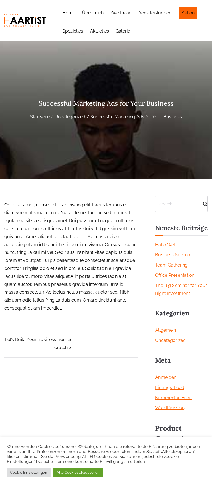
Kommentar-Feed (173, 397)
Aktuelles (99, 31)
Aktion (188, 12)
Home (68, 12)
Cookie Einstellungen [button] (28, 472)
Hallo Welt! (166, 244)
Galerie (123, 31)
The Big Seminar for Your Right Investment (181, 289)
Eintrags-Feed (169, 387)
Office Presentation (174, 275)
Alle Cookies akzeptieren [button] (78, 472)
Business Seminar (173, 254)
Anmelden (165, 377)
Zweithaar (120, 12)
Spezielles (72, 31)
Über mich (93, 12)
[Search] (203, 204)
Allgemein (165, 330)
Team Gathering (171, 265)
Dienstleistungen (154, 12)
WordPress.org (171, 407)
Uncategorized (170, 340)
